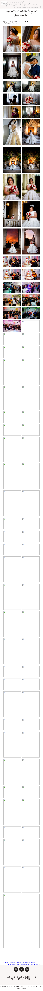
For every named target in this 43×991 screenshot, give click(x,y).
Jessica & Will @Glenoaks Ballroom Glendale (20, 962)
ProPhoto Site (31, 986)
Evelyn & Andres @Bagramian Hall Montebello (22, 964)
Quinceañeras (10, 23)
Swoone (22, 988)
